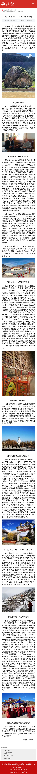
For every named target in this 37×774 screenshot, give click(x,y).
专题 (14, 10)
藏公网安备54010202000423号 (19, 769)
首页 (11, 10)
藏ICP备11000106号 (18, 767)
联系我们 (12, 772)
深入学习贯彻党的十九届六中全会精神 (12, 11)
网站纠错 (24, 772)
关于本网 (18, 772)
